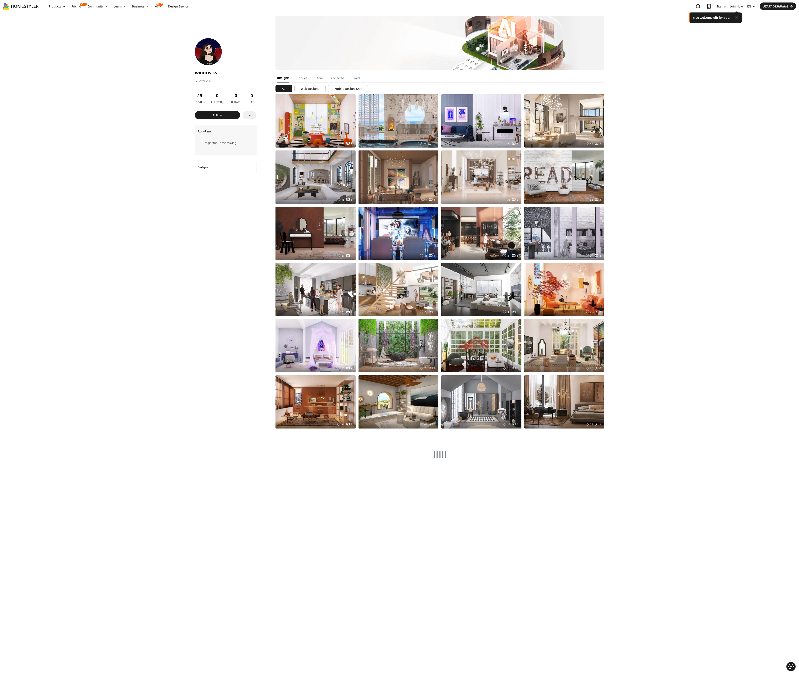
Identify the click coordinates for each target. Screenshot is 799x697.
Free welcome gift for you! (711, 17)
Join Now (736, 6)
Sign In (721, 6)
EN (749, 6)
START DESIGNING (775, 6)
